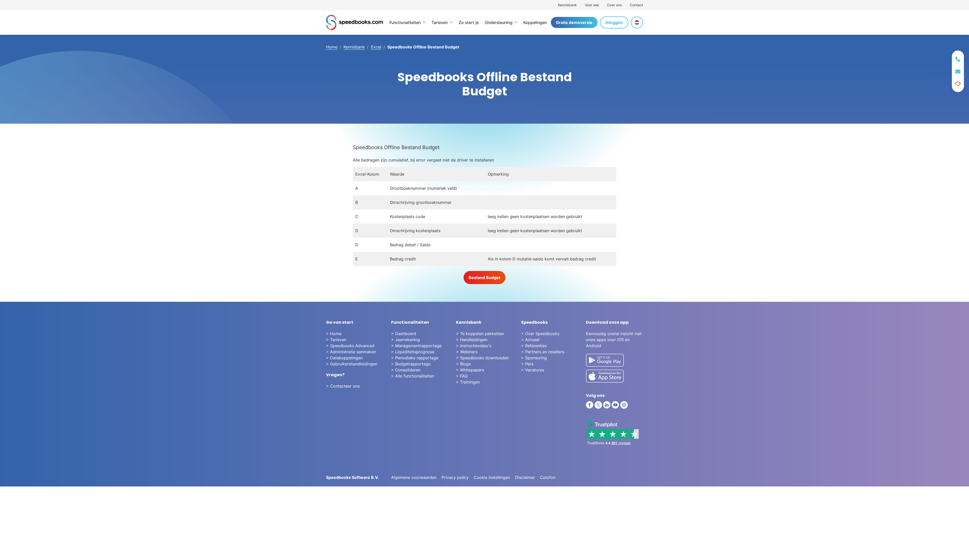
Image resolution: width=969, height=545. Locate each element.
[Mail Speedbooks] (957, 71)
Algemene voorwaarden (414, 477)
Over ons (614, 5)
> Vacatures (532, 369)
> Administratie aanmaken (351, 351)
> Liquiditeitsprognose (412, 351)
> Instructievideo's (473, 345)
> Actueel (530, 339)
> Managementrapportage (416, 345)
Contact (636, 5)
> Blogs (463, 363)
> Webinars (466, 351)
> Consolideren (405, 369)
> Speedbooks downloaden (482, 357)
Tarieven (440, 22)
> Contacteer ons (343, 386)
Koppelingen (535, 22)
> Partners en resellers (542, 351)
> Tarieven (336, 339)
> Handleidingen (471, 339)
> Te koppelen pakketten (480, 333)
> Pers (527, 363)
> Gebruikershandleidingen (351, 363)
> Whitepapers (470, 369)
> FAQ (462, 375)
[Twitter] (598, 405)
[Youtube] (615, 405)
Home (331, 46)
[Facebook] (590, 405)
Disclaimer (525, 477)
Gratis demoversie (574, 22)
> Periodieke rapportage (414, 357)
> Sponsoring (534, 357)
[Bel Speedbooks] (957, 59)
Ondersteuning (499, 22)
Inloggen (614, 22)
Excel (376, 46)
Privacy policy (455, 477)
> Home (333, 333)
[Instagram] (624, 405)
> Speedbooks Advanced (350, 345)
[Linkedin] (607, 405)
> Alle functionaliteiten (412, 375)
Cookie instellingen (492, 477)
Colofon (547, 477)
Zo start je (469, 22)
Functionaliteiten (405, 22)
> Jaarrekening (405, 339)
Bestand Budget (484, 277)
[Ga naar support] (957, 83)
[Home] (354, 22)
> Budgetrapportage (410, 363)
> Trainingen (468, 382)
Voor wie (592, 5)
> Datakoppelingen (344, 357)
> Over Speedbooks (540, 333)
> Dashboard (403, 333)
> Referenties (534, 345)
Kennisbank (567, 5)
